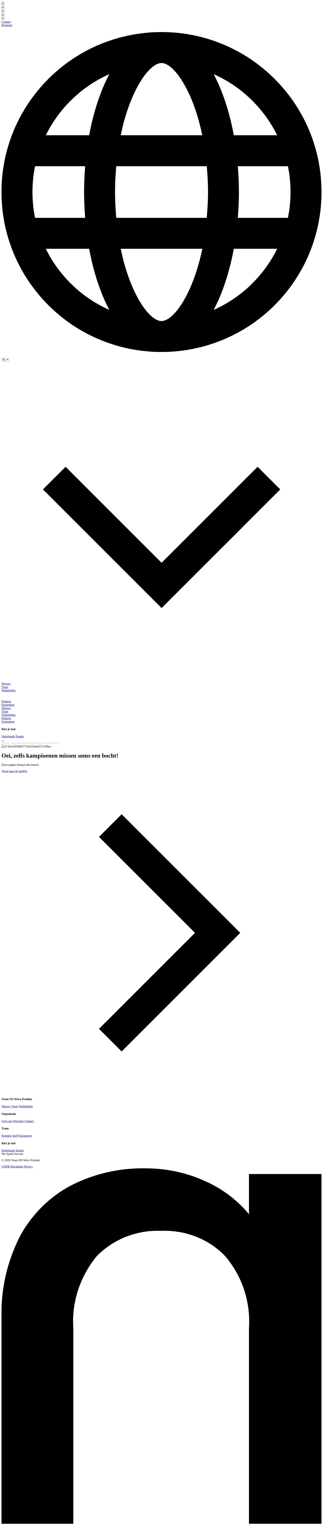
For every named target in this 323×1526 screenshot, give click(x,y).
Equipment (7, 704)
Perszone (6, 25)
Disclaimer (17, 1166)
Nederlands (8, 736)
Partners (6, 701)
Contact (6, 21)
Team (4, 687)
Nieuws (6, 683)
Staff (15, 1135)
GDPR (5, 1166)
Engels (20, 736)
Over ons (6, 1121)
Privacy (28, 1166)
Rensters (6, 1135)
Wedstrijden (8, 690)
